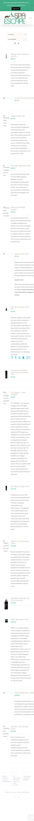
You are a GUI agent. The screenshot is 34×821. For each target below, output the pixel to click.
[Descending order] (25, 34)
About (4, 776)
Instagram (27, 776)
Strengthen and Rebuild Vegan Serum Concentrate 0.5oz (19, 372)
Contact (5, 778)
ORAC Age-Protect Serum (19, 619)
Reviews (26, 779)
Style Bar (16, 779)
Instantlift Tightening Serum (21, 166)
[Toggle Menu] (30, 18)
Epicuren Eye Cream (21, 254)
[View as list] (18, 43)
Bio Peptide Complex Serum (20, 486)
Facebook (27, 778)
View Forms (16, 8)
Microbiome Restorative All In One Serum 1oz (20, 599)
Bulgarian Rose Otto (18, 116)
